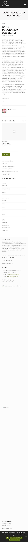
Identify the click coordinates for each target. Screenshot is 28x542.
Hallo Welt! (6, 144)
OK (7, 537)
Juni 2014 (4, 192)
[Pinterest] (12, 280)
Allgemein (4, 141)
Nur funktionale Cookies (16, 537)
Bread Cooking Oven (7, 169)
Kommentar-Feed (6, 227)
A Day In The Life (6, 174)
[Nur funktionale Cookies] (26, 536)
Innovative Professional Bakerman (10, 171)
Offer (3, 207)
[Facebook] (3, 280)
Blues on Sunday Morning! (8, 166)
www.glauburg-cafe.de (12, 276)
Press (3, 211)
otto (12, 35)
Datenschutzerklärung (14, 539)
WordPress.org (5, 230)
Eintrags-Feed (5, 225)
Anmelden (4, 222)
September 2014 (6, 189)
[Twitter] (6, 280)
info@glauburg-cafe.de (13, 274)
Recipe (3, 23)
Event (3, 204)
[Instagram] (9, 280)
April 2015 (4, 185)
